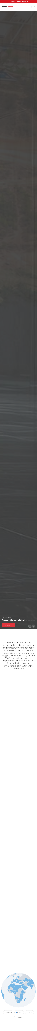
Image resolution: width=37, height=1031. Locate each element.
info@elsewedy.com (22, 1)
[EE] (7, 7)
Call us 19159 (12, 1)
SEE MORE (7, 625)
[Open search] (34, 7)
